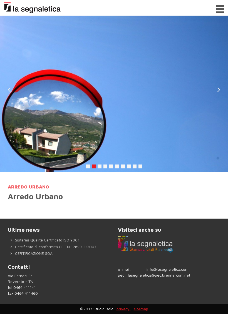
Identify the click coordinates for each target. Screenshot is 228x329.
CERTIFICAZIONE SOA (33, 253)
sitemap (141, 308)
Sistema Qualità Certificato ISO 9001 (47, 240)
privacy (123, 308)
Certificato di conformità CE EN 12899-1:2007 (55, 246)
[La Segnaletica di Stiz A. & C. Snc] (31, 8)
